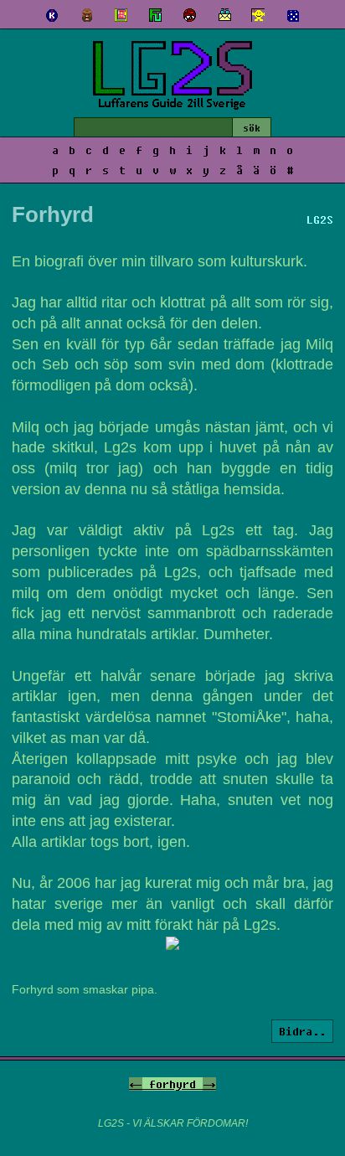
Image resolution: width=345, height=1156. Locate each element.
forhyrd (172, 1084)
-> (209, 1084)
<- (135, 1084)
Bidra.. (302, 1031)
